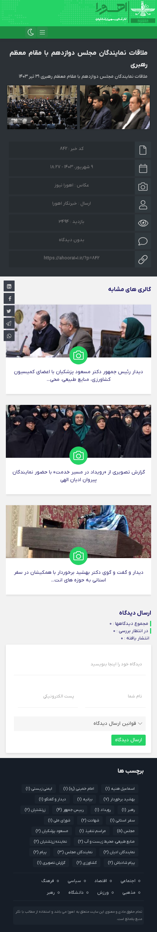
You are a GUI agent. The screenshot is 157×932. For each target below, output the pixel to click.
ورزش (103, 893)
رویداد (103, 809)
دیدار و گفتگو (52, 799)
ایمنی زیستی (39, 788)
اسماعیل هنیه (120, 788)
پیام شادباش (121, 862)
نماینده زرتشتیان (50, 841)
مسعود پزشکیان (52, 831)
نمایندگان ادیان (119, 852)
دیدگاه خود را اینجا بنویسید (116, 664)
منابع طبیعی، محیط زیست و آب (106, 841)
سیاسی (74, 881)
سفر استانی (122, 820)
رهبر (128, 809)
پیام (40, 852)
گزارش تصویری (51, 862)
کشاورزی (87, 862)
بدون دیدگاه (71, 240)
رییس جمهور (70, 809)
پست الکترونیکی (58, 696)
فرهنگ (47, 881)
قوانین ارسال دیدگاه (114, 723)
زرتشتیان (35, 809)
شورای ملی (59, 820)
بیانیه (84, 799)
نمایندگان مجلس (75, 852)
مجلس (126, 831)
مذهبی (128, 893)
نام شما (135, 696)
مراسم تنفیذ (93, 831)
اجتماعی (127, 881)
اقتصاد (101, 881)
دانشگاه (76, 893)
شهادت (90, 820)
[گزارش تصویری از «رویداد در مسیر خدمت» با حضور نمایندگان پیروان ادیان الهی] (78, 449)
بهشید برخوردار (119, 799)
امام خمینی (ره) (79, 788)
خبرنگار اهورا (64, 203)
